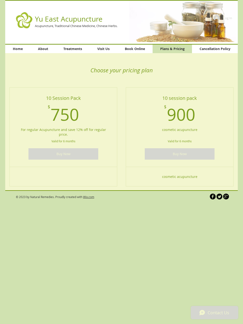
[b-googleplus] (226, 196)
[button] (183, 21)
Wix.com (88, 197)
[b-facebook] (213, 196)
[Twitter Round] (219, 196)
